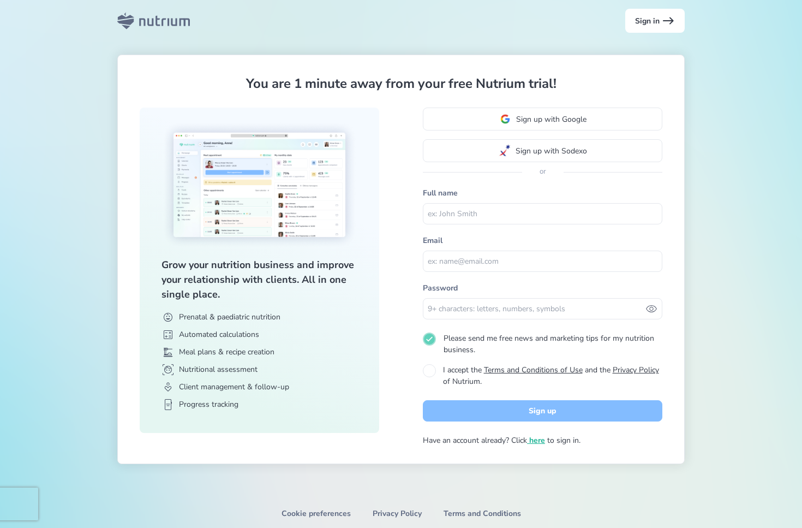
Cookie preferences (316, 513)
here (536, 440)
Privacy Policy (636, 370)
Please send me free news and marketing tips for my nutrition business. (549, 344)
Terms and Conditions (482, 513)
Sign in (655, 20)
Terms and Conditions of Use (533, 370)
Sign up (542, 411)
